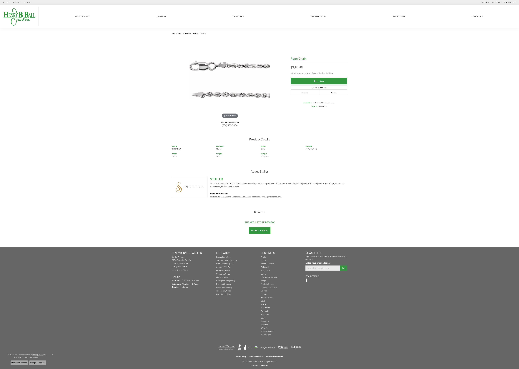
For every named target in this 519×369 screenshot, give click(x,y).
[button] (485, 2)
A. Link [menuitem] (263, 260)
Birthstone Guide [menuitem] (223, 270)
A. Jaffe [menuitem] (263, 257)
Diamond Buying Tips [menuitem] (224, 263)
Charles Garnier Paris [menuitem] (269, 277)
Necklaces (188, 33)
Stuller (263, 149)
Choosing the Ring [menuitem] (224, 267)
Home (173, 33)
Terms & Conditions (256, 356)
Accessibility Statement (274, 356)
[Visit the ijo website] (296, 347)
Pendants (256, 196)
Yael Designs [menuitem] (266, 334)
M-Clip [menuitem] (263, 304)
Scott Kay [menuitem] (265, 314)
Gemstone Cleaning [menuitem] (224, 287)
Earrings (227, 196)
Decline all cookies (19, 363)
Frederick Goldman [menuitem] (269, 287)
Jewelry (161, 16)
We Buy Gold (318, 16)
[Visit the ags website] (226, 347)
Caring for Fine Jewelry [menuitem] (225, 280)
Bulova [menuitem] (263, 274)
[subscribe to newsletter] (343, 268)
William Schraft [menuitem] (267, 331)
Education (399, 16)
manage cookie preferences (26, 357)
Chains (195, 33)
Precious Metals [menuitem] (222, 277)
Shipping (305, 93)
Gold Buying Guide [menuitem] (223, 294)
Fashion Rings (216, 196)
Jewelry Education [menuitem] (223, 257)
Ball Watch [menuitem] (265, 267)
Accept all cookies (37, 363)
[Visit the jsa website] (265, 347)
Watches (238, 16)
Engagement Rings (272, 196)
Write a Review (259, 230)
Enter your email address (317, 262)
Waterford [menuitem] (265, 328)
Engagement (82, 16)
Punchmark (264, 365)
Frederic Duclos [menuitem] (267, 284)
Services (477, 16)
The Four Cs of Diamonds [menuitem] (226, 260)
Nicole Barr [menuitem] (265, 307)
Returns (333, 93)
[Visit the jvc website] (282, 347)
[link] (6, 2)
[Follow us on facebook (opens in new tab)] (306, 280)
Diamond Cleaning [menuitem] (223, 284)
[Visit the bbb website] (239, 347)
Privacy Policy (241, 356)
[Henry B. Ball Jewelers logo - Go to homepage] (20, 16)
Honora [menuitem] (264, 294)
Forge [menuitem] (263, 280)
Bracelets (236, 196)
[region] (229, 78)
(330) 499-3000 (230, 125)
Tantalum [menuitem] (264, 324)
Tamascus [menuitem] (265, 321)
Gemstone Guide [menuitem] (223, 274)
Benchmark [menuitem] (265, 270)
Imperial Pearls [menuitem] (267, 297)
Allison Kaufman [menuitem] (267, 263)
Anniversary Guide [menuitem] (223, 290)
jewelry (180, 33)
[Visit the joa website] (248, 347)
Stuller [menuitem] (263, 317)
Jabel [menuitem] (263, 301)
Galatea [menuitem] (264, 290)
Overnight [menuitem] (265, 311)
